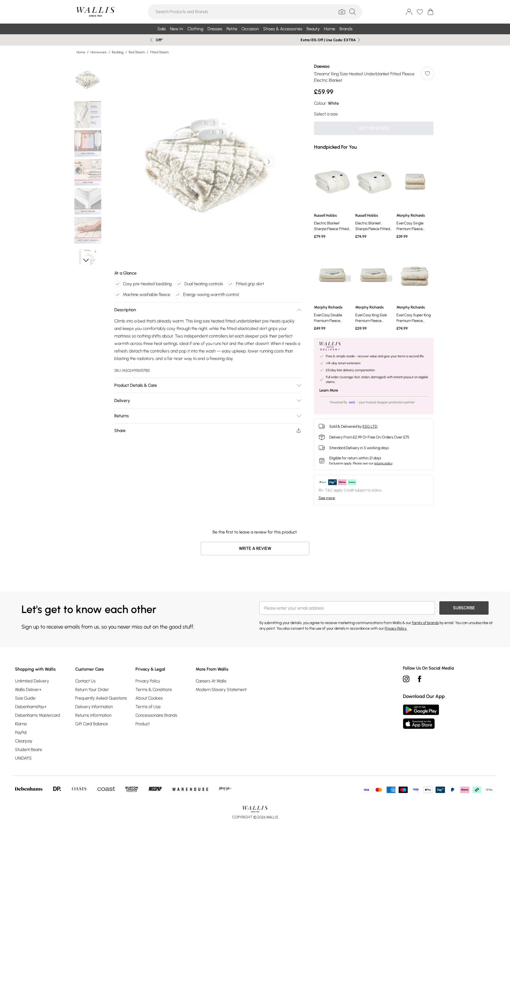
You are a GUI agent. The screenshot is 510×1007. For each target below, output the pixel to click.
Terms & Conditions (153, 689)
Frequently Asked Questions (101, 698)
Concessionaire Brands (156, 715)
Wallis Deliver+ (28, 689)
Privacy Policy (147, 680)
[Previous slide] (151, 40)
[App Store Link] (421, 716)
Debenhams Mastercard (37, 715)
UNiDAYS (23, 758)
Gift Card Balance (91, 723)
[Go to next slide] (268, 161)
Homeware (98, 52)
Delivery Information (94, 706)
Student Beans (28, 749)
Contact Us (85, 680)
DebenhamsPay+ (31, 706)
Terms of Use (148, 706)
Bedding (117, 52)
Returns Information (93, 715)
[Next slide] (359, 40)
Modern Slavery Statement (221, 689)
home (81, 52)
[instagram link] (406, 679)
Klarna (21, 723)
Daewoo (322, 66)
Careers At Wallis (211, 680)
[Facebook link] (419, 679)
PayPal (21, 732)
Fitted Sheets (159, 52)
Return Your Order (92, 689)
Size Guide (25, 698)
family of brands (425, 623)
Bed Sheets (137, 52)
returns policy (383, 463)
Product (142, 723)
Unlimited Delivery (32, 680)
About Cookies (149, 698)
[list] (207, 162)
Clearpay (23, 740)
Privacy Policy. (396, 628)
